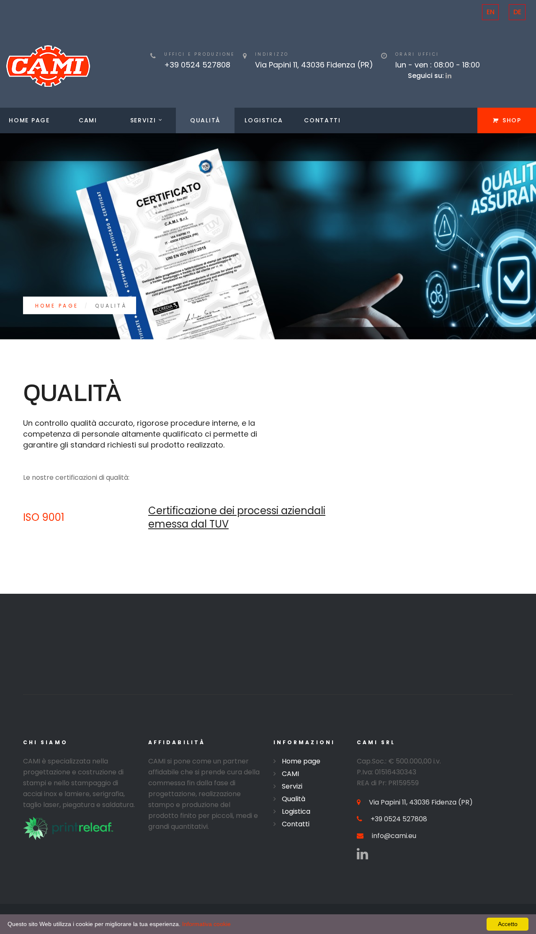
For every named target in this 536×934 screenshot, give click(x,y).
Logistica (264, 120)
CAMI (88, 120)
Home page (29, 120)
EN (491, 12)
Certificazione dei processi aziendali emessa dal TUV (236, 517)
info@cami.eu (394, 836)
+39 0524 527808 (197, 65)
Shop (511, 120)
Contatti (322, 120)
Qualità (205, 120)
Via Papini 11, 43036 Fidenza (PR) (421, 802)
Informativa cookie (206, 924)
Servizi (143, 120)
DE (517, 12)
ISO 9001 (43, 517)
